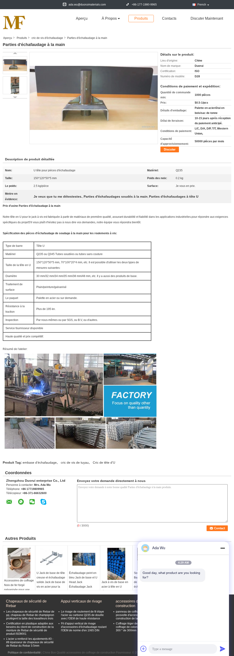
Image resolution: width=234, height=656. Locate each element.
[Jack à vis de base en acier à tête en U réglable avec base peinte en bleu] (116, 564)
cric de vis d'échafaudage (47, 38)
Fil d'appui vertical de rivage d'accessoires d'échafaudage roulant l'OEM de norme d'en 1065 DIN (83, 627)
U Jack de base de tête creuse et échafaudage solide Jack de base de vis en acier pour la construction (51, 582)
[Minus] (222, 548)
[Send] (222, 649)
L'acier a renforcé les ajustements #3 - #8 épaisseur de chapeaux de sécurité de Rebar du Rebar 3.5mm (30, 642)
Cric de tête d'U (104, 462)
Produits (141, 18)
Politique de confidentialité (24, 652)
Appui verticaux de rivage (81, 601)
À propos (109, 18)
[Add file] (143, 649)
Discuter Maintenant (207, 18)
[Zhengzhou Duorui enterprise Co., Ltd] (14, 22)
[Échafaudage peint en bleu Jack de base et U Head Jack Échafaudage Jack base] (84, 559)
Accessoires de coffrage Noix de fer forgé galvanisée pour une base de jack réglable (19, 587)
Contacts (169, 18)
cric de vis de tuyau (75, 462)
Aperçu (82, 18)
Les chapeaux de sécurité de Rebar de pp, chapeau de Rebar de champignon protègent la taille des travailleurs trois (30, 615)
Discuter (170, 149)
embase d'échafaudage (40, 462)
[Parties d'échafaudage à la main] (15, 65)
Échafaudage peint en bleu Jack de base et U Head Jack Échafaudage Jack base (83, 582)
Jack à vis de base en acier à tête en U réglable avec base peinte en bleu (114, 589)
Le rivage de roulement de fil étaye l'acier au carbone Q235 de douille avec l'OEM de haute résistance (82, 615)
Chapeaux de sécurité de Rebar (26, 603)
